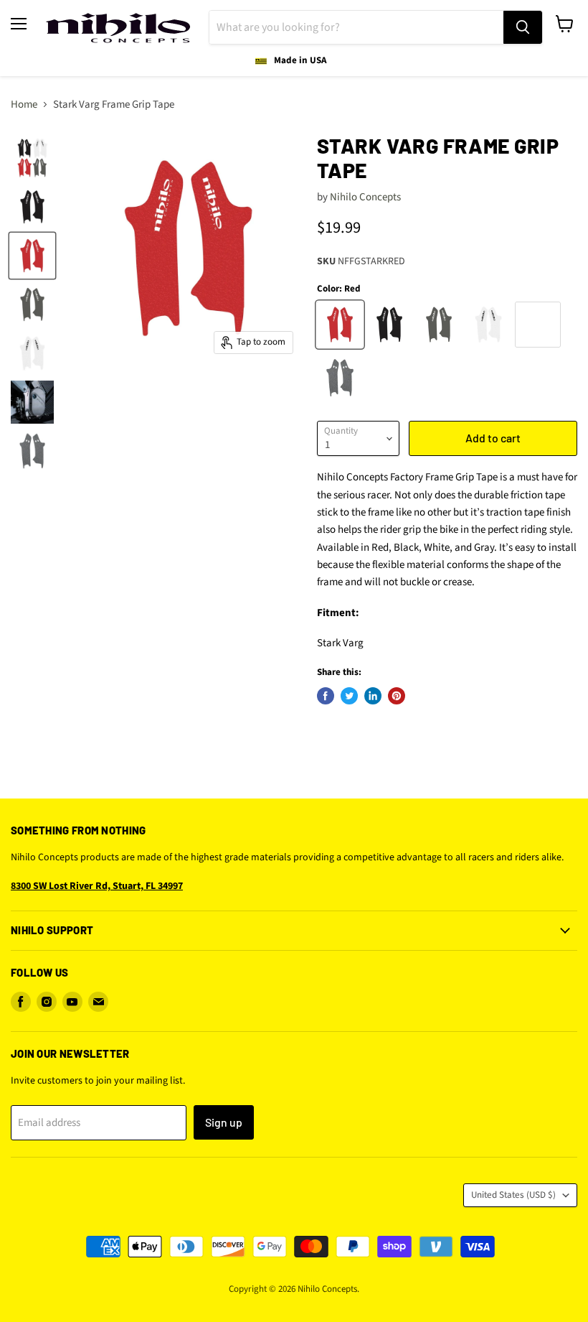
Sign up (223, 1122)
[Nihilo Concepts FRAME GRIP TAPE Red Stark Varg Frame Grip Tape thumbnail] (32, 256)
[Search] (522, 27)
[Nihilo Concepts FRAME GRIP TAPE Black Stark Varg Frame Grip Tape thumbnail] (32, 207)
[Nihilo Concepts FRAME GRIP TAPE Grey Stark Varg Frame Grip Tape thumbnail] (32, 304)
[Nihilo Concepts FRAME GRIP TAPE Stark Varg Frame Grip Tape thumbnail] (32, 158)
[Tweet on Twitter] (349, 695)
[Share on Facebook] (325, 695)
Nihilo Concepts (365, 197)
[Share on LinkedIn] (372, 695)
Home (24, 104)
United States (513, 1194)
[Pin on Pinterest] (396, 695)
